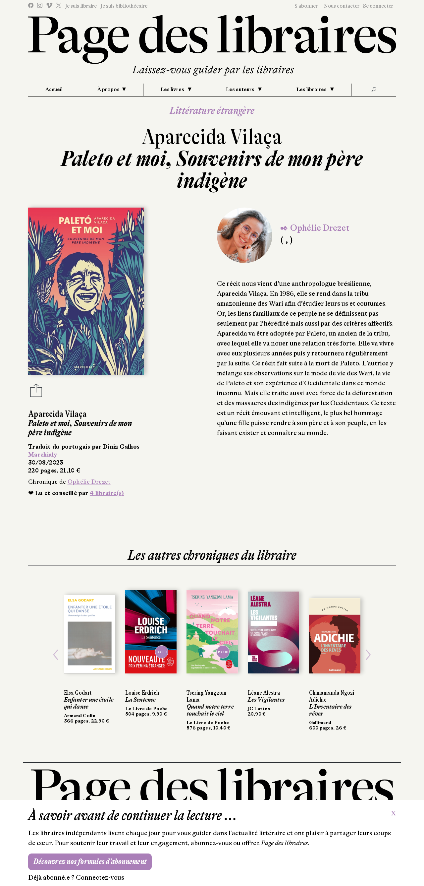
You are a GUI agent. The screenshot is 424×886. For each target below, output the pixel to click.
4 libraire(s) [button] (107, 493)
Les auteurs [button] (240, 90)
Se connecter (378, 6)
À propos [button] (108, 90)
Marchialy (42, 454)
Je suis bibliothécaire (123, 6)
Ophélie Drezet (89, 481)
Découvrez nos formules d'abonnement (89, 861)
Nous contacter (341, 6)
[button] (55, 654)
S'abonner (306, 6)
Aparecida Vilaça (212, 136)
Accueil (54, 90)
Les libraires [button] (312, 90)
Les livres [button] (173, 90)
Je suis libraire (81, 6)
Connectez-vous (100, 877)
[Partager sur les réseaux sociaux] (36, 392)
